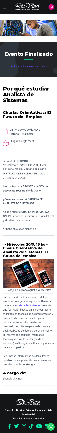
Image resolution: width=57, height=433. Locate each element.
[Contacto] (51, 7)
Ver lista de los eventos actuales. (28, 66)
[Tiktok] (31, 426)
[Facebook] (9, 426)
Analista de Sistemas (27, 305)
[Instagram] (24, 426)
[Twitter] (16, 426)
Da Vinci (27, 6)
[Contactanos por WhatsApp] (51, 427)
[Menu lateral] (4, 7)
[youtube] (39, 426)
